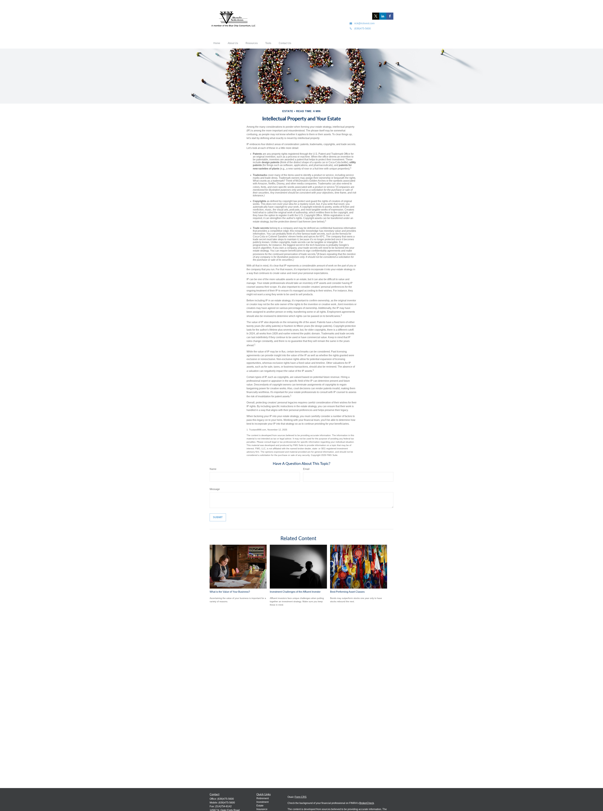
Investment (262, 802)
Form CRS (301, 797)
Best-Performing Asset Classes (347, 591)
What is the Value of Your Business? (230, 591)
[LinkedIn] (382, 16)
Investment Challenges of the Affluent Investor (295, 591)
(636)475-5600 (225, 798)
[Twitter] (375, 16)
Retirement (262, 798)
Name (213, 469)
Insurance (261, 809)
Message (215, 489)
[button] (217, 43)
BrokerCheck (366, 803)
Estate (259, 805)
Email (306, 469)
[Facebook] (389, 16)
